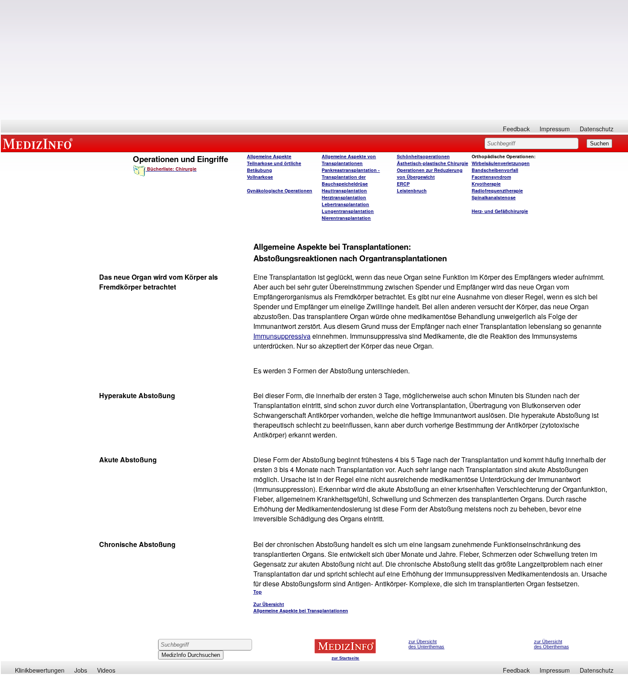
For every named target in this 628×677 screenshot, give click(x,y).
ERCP (403, 183)
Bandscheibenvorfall (495, 170)
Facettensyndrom (491, 177)
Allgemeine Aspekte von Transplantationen (349, 159)
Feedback (516, 128)
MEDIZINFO (39, 143)
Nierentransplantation (346, 218)
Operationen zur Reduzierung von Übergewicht (430, 173)
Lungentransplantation (348, 211)
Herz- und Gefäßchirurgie (500, 211)
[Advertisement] (314, 60)
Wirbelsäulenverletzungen (501, 163)
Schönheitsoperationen (423, 156)
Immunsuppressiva (282, 336)
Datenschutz (596, 128)
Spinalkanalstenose (494, 197)
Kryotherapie (486, 183)
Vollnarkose (260, 177)
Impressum (555, 128)
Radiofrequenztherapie (497, 190)
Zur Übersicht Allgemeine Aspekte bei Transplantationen (300, 607)
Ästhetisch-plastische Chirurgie (432, 163)
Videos (106, 670)
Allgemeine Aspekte (269, 156)
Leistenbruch (412, 190)
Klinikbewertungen (40, 670)
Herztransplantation (344, 197)
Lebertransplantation (345, 204)
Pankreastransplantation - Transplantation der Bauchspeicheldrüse (351, 177)
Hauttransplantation (344, 190)
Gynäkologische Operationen (279, 190)
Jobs (80, 670)
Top (257, 591)
